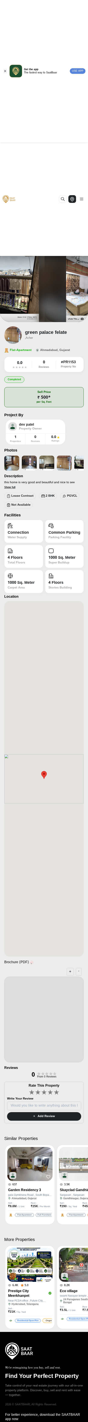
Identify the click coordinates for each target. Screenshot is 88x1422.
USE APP (77, 71)
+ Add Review (44, 1116)
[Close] (5, 71)
